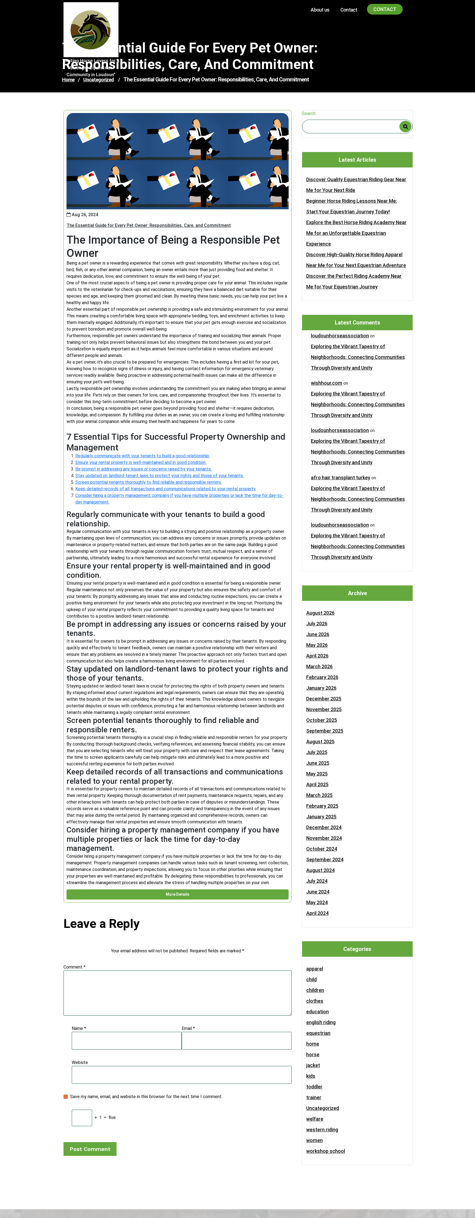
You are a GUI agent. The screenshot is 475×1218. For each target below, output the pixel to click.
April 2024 (317, 913)
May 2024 (317, 902)
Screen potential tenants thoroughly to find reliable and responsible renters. (148, 482)
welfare (314, 1119)
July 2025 (316, 752)
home (312, 1044)
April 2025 (317, 784)
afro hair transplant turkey (340, 477)
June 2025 (317, 763)
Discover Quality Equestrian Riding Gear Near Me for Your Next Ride (356, 185)
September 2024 (324, 859)
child (311, 979)
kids (310, 1076)
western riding (322, 1129)
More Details (177, 894)
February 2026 (322, 677)
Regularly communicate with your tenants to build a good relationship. (142, 455)
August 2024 (320, 870)
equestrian (318, 1033)
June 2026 (317, 634)
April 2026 (317, 656)
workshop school (325, 1151)
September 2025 (324, 731)
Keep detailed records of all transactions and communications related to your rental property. (165, 488)
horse (312, 1054)
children (315, 990)
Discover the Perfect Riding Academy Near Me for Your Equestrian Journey (354, 281)
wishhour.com (326, 383)
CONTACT (384, 9)
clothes (314, 1001)
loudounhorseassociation (340, 336)
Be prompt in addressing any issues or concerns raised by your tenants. (143, 469)
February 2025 (322, 806)
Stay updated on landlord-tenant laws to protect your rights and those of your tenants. (159, 475)
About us (320, 10)
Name (79, 1028)
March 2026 (319, 666)
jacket (313, 1065)
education (317, 1011)
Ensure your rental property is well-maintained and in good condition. (140, 462)
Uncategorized (322, 1108)
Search (309, 113)
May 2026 (317, 645)
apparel (314, 969)
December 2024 (323, 827)
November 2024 (324, 838)
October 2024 (321, 849)
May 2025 (317, 774)
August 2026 (320, 613)
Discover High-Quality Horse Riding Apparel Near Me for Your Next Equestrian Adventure (356, 260)
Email (188, 1028)
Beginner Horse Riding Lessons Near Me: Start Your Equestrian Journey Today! (351, 206)
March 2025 (319, 795)
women (314, 1140)
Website (80, 1062)
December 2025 (323, 699)
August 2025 (320, 741)
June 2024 (317, 892)
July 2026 (316, 623)
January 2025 (321, 817)
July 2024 (316, 881)
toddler (314, 1087)
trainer (313, 1097)
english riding (321, 1022)
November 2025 (324, 709)
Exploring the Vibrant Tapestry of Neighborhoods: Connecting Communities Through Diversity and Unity (358, 357)
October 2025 (321, 720)
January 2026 (321, 688)
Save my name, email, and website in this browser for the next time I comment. (146, 1096)
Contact (348, 10)
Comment (74, 967)
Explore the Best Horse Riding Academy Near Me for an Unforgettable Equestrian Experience (356, 233)
